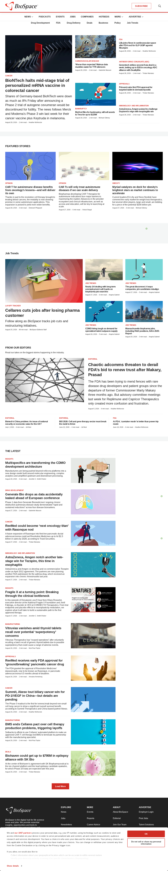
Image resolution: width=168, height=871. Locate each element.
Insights (9, 459)
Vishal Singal (87, 210)
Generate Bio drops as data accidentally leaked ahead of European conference (34, 496)
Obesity (116, 183)
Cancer (8, 76)
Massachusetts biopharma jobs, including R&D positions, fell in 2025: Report (142, 331)
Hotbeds (104, 17)
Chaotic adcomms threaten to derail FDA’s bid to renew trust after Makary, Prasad (124, 369)
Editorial (92, 359)
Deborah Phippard (35, 208)
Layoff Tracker (13, 306)
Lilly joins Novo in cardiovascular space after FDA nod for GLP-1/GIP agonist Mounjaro (137, 45)
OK (146, 834)
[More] (32, 17)
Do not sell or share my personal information (146, 842)
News (27, 17)
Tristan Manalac (148, 73)
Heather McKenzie (35, 122)
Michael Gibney (104, 118)
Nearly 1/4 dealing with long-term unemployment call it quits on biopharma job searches (100, 289)
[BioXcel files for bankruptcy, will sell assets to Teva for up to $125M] (95, 94)
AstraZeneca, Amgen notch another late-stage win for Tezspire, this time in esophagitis (34, 560)
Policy (117, 23)
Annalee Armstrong (35, 677)
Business (103, 23)
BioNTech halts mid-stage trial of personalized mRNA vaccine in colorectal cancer (37, 85)
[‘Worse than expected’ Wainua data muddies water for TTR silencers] (95, 46)
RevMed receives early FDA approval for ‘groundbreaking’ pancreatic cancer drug (34, 662)
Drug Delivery (73, 23)
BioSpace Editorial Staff (38, 330)
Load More (60, 786)
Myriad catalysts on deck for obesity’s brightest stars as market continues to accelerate (135, 190)
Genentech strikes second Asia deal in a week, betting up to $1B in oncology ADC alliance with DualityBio (138, 67)
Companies (87, 17)
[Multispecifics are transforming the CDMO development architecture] (93, 470)
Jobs (73, 17)
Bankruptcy (81, 109)
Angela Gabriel (114, 295)
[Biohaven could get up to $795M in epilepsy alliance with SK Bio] (93, 763)
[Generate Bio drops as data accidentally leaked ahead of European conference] (93, 501)
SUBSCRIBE (141, 6)
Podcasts (45, 17)
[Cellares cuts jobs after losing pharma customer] (44, 281)
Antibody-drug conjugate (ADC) (134, 62)
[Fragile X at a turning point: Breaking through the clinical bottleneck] (93, 599)
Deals (89, 23)
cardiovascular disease (87, 61)
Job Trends (132, 23)
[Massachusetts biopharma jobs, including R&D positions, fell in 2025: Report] (144, 311)
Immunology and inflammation (134, 106)
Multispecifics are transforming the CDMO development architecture (35, 464)
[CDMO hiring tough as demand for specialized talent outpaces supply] (104, 311)
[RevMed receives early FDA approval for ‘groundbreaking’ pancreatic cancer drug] (93, 668)
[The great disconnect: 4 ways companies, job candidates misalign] (144, 269)
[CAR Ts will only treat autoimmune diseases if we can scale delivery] (84, 166)
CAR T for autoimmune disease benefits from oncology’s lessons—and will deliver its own (30, 190)
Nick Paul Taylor (34, 648)
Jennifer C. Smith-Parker (37, 479)
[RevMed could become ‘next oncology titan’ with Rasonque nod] (93, 533)
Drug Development (40, 23)
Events (60, 17)
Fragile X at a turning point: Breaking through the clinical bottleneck (32, 594)
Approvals (124, 84)
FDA (58, 23)
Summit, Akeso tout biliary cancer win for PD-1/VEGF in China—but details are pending (35, 695)
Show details (13, 866)
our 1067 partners (23, 833)
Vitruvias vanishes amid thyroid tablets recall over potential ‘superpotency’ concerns (33, 631)
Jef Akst (28, 427)
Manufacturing (12, 624)
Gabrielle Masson (105, 70)
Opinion (8, 183)
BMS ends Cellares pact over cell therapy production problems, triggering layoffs (34, 726)
